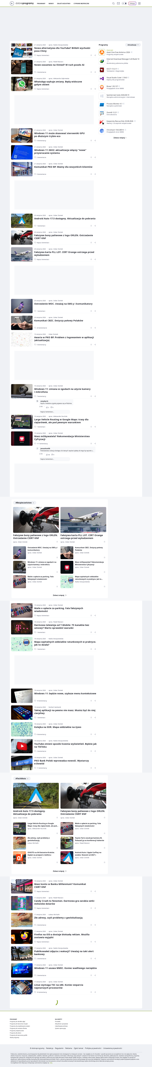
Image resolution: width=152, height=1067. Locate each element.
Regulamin (59, 1048)
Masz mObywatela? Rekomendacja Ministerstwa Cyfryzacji (62, 438)
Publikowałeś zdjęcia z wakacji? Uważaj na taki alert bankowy (64, 953)
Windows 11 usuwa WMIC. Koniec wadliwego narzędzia (65, 968)
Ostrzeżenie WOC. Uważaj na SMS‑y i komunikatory (63, 303)
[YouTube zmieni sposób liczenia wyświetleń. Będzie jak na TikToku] (22, 746)
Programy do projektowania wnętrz (20, 1026)
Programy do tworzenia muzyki (19, 1024)
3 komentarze (41, 174)
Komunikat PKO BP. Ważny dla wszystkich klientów (63, 166)
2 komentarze (41, 72)
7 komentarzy (41, 396)
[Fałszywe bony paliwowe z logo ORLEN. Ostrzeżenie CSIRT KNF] (22, 237)
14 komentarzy (42, 701)
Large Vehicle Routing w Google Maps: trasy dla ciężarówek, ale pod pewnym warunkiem (61, 421)
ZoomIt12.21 (112, 112)
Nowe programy (14, 1037)
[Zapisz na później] (91, 55)
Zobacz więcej (58, 595)
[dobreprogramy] (26, 3)
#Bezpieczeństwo (24, 502)
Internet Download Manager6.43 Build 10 (123, 59)
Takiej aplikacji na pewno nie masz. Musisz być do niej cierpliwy (64, 712)
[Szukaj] (113, 3)
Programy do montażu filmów (18, 1028)
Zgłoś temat (78, 1048)
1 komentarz (41, 226)
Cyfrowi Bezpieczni (81, 3)
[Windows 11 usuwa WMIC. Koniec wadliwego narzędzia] (22, 970)
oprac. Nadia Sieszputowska (58, 45)
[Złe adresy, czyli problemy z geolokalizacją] (19, 843)
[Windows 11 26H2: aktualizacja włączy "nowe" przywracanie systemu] (22, 152)
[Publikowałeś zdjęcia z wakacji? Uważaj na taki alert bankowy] (22, 953)
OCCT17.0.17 (112, 69)
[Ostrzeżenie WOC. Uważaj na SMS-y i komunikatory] (22, 306)
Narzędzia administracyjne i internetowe (121, 97)
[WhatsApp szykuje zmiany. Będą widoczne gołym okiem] (22, 84)
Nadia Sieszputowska (82, 582)
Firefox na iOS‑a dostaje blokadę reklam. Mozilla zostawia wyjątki (61, 936)
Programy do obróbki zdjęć (17, 1021)
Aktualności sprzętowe (61, 1024)
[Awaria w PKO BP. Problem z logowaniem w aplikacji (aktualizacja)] (22, 339)
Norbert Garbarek (55, 707)
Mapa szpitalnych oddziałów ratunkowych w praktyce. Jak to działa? (88, 577)
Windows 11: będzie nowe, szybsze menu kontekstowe (65, 693)
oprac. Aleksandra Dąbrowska (59, 78)
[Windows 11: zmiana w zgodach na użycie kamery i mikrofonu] (22, 391)
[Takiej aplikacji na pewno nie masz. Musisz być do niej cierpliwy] (22, 712)
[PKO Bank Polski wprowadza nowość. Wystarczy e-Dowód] (22, 763)
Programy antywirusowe (115, 54)
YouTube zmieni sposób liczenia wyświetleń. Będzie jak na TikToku (65, 745)
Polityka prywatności (93, 1048)
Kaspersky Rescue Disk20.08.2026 (120, 121)
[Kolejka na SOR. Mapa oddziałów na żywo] (22, 729)
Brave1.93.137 (112, 86)
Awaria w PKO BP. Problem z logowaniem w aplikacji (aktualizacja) (64, 339)
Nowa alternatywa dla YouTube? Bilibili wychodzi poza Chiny (62, 49)
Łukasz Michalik (33, 843)
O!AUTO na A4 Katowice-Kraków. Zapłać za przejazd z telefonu (41, 853)
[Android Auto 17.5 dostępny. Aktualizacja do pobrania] (22, 221)
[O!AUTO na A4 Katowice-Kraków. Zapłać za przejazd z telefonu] (19, 857)
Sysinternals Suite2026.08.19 (118, 95)
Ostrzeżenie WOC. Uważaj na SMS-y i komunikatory (42, 548)
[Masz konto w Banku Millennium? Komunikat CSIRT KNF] (22, 886)
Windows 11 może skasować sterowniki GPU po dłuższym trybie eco (59, 135)
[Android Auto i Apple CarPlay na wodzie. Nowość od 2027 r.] (66, 857)
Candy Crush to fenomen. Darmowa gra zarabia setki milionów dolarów (64, 902)
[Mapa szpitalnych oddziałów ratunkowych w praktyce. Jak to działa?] (66, 581)
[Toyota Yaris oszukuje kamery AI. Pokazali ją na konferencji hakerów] (66, 843)
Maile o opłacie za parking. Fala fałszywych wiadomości (41, 577)
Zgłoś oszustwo (63, 3)
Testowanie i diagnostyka (115, 71)
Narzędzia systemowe (114, 106)
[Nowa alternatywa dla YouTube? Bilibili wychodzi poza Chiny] (22, 50)
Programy (41, 3)
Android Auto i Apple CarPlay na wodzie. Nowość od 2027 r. (88, 853)
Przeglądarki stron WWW (115, 88)
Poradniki (57, 1021)
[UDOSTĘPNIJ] (95, 55)
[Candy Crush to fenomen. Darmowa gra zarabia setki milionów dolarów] (22, 903)
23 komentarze (42, 328)
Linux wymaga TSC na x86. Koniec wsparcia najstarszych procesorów (58, 986)
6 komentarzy (41, 734)
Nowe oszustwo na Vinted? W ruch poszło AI (59, 64)
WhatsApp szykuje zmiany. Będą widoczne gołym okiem (58, 83)
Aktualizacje (132, 45)
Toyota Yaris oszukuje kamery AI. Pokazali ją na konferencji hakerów (89, 839)
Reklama (68, 1048)
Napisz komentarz (43, 55)
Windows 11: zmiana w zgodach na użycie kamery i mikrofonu (62, 390)
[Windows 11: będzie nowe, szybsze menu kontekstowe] (22, 696)
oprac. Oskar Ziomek (56, 130)
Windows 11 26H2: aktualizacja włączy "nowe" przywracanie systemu (60, 151)
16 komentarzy (42, 992)
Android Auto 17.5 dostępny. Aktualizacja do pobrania (64, 218)
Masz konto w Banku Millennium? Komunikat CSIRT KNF (60, 885)
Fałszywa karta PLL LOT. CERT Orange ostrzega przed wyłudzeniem (64, 253)
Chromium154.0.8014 (115, 130)
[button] (139, 3)
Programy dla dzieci (15, 1033)
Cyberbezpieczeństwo (61, 1026)
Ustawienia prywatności (112, 1048)
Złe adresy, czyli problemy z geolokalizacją (39, 839)
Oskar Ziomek (53, 334)
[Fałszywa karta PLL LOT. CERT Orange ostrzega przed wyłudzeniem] (22, 254)
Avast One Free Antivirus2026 (118, 52)
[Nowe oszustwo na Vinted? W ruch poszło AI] (22, 67)
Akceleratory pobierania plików (117, 63)
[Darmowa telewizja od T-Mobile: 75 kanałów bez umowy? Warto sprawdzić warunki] (22, 627)
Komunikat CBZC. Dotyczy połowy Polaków (58, 320)
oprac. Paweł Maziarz (56, 62)
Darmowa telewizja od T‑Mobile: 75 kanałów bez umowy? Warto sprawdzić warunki (61, 626)
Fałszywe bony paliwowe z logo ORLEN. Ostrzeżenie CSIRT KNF (63, 237)
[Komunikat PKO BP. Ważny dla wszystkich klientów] (22, 169)
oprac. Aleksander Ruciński (58, 416)
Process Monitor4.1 (114, 104)
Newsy (51, 3)
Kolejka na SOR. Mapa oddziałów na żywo (57, 727)
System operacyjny (60, 1028)
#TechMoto (21, 778)
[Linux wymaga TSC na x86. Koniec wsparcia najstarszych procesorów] (22, 987)
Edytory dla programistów (115, 80)
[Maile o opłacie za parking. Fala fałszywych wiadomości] (19, 581)
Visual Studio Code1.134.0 (117, 77)
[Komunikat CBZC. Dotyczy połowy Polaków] (22, 323)
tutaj (51, 1063)
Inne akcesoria (112, 115)
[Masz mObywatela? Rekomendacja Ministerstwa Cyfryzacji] (22, 438)
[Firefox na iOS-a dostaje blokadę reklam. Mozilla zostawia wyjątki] (22, 937)
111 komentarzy (42, 444)
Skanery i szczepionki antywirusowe (119, 123)
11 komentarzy (42, 768)
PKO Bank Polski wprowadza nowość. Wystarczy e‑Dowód (61, 762)
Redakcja (49, 1048)
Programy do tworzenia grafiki (18, 1035)
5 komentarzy (41, 141)
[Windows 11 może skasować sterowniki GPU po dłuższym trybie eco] (22, 135)
